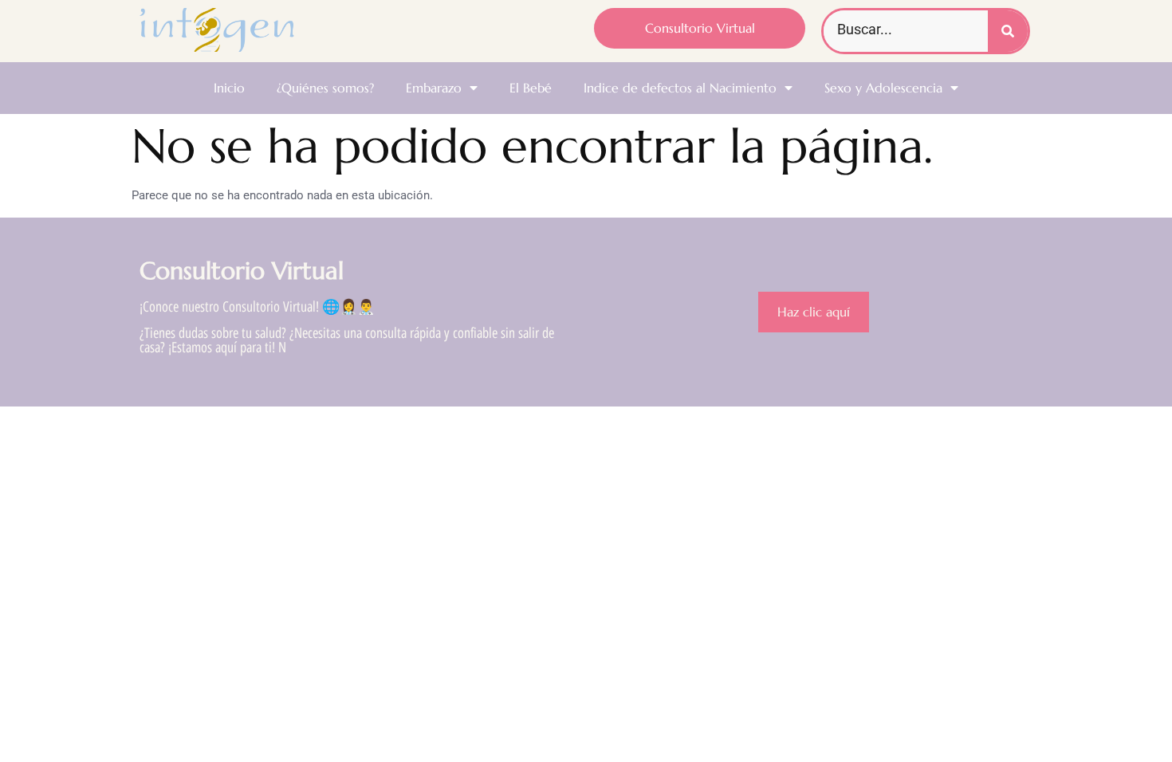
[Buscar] (1008, 31)
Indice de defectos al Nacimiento (680, 88)
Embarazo (434, 88)
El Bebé (530, 88)
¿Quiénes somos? (325, 88)
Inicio (229, 88)
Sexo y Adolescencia (883, 88)
